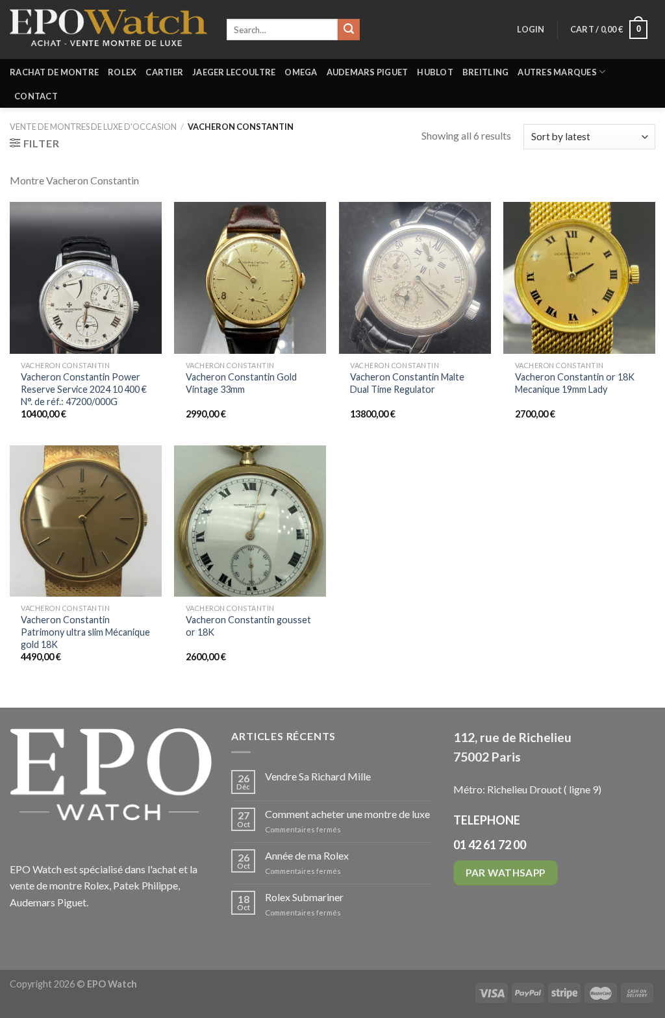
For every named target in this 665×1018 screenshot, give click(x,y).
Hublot (435, 72)
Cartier (164, 72)
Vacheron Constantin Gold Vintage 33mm (241, 383)
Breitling (485, 72)
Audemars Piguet (367, 72)
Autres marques (557, 72)
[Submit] (349, 30)
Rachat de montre (54, 72)
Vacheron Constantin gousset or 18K (248, 626)
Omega (300, 72)
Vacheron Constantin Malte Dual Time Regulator (407, 383)
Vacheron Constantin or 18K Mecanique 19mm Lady (574, 383)
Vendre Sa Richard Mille (318, 776)
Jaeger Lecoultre (233, 72)
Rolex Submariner (304, 897)
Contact (36, 96)
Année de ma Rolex (307, 855)
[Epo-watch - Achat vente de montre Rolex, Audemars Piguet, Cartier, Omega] (108, 29)
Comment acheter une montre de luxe (347, 814)
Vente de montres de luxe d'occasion (93, 126)
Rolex (122, 72)
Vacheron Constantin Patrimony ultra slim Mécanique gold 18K (85, 631)
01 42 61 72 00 (489, 845)
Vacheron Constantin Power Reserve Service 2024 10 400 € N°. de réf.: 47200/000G (84, 388)
